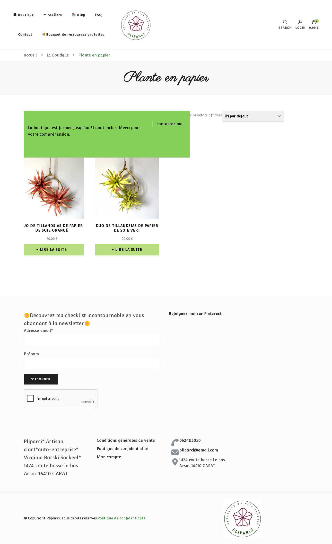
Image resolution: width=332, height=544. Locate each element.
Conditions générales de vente (126, 440)
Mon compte (109, 457)
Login (300, 27)
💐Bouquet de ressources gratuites (73, 34)
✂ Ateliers (53, 15)
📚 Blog (78, 15)
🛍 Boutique (23, 15)
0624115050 (190, 440)
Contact (25, 34)
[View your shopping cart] (314, 23)
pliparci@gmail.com (198, 450)
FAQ (98, 15)
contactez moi (170, 124)
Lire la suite (53, 250)
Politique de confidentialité (122, 448)
